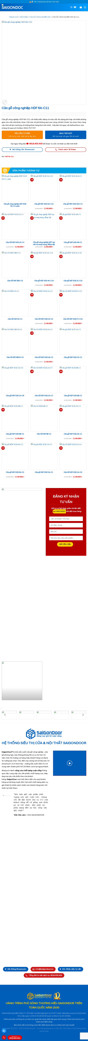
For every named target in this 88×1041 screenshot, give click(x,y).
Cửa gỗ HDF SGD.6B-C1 (73, 396)
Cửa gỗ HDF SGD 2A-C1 (73, 357)
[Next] (40, 682)
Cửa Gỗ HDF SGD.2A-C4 (73, 472)
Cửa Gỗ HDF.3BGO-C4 (15, 357)
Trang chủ (13, 17)
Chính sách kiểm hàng (44, 1022)
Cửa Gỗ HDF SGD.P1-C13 (73, 319)
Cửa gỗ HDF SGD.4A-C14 (44, 281)
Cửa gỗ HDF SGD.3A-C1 (73, 434)
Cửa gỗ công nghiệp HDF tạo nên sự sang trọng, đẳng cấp (44, 243)
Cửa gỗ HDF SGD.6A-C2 (15, 472)
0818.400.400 (14, 1037)
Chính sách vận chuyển (65, 1025)
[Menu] (85, 7)
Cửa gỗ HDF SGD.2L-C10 (73, 281)
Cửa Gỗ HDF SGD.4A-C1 (44, 357)
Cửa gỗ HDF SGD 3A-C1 (44, 472)
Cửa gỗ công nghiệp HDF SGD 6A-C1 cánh (15, 205)
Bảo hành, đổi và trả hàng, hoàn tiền (27, 1025)
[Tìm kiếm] (71, 7)
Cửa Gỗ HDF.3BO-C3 (15, 281)
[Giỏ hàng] (81, 7)
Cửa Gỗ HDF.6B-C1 (44, 434)
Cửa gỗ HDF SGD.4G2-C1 (73, 204)
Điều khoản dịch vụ (49, 1025)
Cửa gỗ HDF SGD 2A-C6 (15, 396)
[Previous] (4, 682)
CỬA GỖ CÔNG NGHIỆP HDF (40, 17)
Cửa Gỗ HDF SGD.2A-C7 (44, 396)
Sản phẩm (24, 17)
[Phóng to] (5, 102)
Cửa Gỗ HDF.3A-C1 (15, 319)
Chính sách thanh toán (75, 1019)
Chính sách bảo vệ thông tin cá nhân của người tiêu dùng (25, 1019)
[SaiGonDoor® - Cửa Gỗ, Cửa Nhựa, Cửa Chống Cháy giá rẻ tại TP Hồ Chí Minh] (13, 7)
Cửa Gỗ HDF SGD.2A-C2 (44, 319)
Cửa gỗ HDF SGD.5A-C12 (44, 204)
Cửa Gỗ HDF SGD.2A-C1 (15, 242)
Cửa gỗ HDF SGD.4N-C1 (73, 242)
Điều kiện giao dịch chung (56, 1019)
